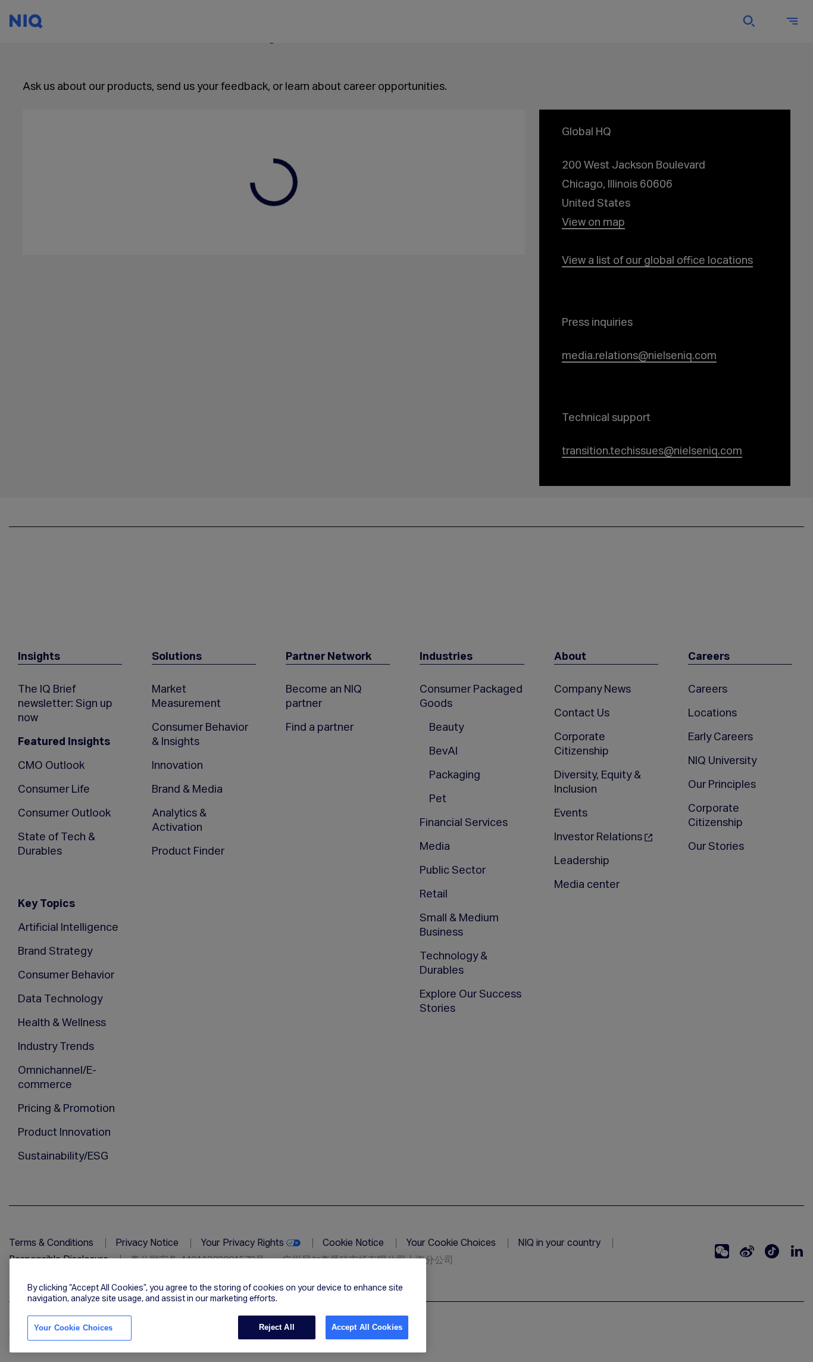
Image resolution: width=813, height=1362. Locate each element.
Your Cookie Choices (73, 1327)
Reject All (277, 1327)
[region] (218, 1305)
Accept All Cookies (367, 1327)
